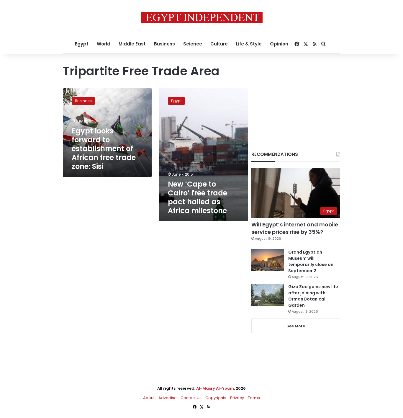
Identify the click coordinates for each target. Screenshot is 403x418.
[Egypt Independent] (202, 17)
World (103, 44)
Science (192, 44)
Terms (254, 398)
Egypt (82, 44)
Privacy (237, 398)
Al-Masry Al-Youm (215, 388)
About (149, 398)
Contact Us (191, 398)
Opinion (279, 44)
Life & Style (249, 44)
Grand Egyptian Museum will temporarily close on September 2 (310, 261)
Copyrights (215, 398)
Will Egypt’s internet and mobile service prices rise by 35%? (294, 228)
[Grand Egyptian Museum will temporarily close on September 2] (267, 260)
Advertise (167, 398)
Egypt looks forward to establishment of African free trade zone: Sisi (104, 148)
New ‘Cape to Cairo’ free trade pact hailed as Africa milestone (197, 197)
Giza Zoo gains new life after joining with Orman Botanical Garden (313, 296)
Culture (219, 44)
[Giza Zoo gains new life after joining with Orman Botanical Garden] (267, 295)
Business (164, 44)
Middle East (132, 44)
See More (295, 326)
